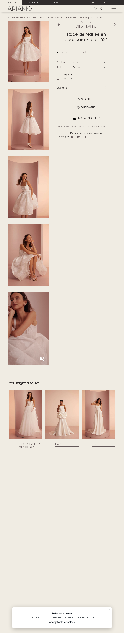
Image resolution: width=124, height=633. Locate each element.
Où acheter (88, 99)
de (99, 3)
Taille (59, 67)
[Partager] (84, 136)
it (104, 3)
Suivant (113, 24)
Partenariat (88, 107)
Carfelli (56, 2)
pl (93, 3)
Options (62, 52)
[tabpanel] (26, 418)
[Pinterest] (78, 136)
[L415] (62, 414)
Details (82, 52)
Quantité (62, 87)
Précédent (60, 24)
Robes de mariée (29, 17)
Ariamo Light (44, 17)
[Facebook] (72, 136)
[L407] (25, 414)
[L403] (98, 414)
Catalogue (63, 136)
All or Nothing (58, 17)
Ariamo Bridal (13, 17)
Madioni (33, 2)
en (110, 3)
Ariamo (12, 2)
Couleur (61, 62)
